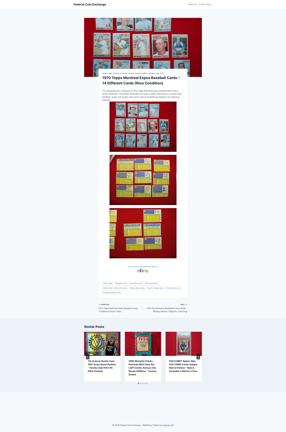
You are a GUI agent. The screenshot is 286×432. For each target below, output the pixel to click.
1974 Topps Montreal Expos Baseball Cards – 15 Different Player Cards (119, 308)
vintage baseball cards (111, 292)
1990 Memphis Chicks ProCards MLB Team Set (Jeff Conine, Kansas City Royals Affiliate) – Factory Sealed (142, 368)
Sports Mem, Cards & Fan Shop (114, 73)
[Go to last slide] (87, 356)
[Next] (198, 356)
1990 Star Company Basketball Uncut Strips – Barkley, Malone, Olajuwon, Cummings (166, 308)
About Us (192, 4)
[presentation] (102, 344)
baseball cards (121, 283)
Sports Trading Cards (137, 73)
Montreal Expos (151, 283)
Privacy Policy (205, 4)
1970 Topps (108, 283)
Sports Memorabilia (137, 288)
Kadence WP (168, 425)
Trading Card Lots (156, 73)
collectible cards (135, 283)
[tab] (138, 383)
